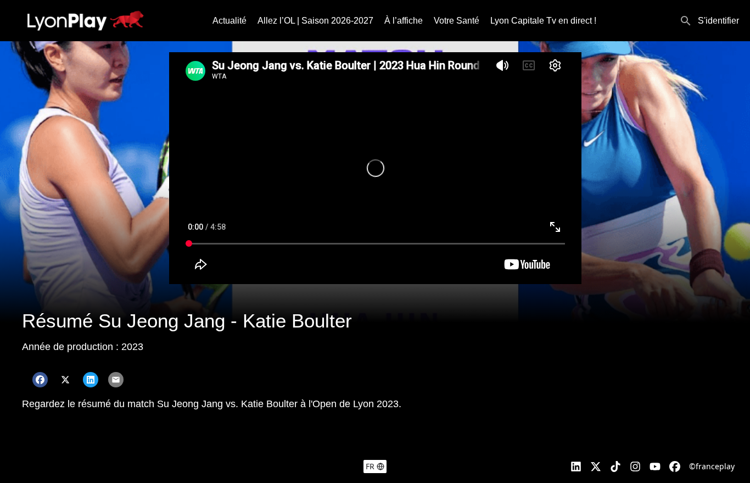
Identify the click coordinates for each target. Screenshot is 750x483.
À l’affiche (403, 20)
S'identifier (718, 20)
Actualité (229, 20)
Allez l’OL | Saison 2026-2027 (315, 20)
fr (370, 466)
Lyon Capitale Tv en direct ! (543, 20)
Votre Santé (456, 20)
